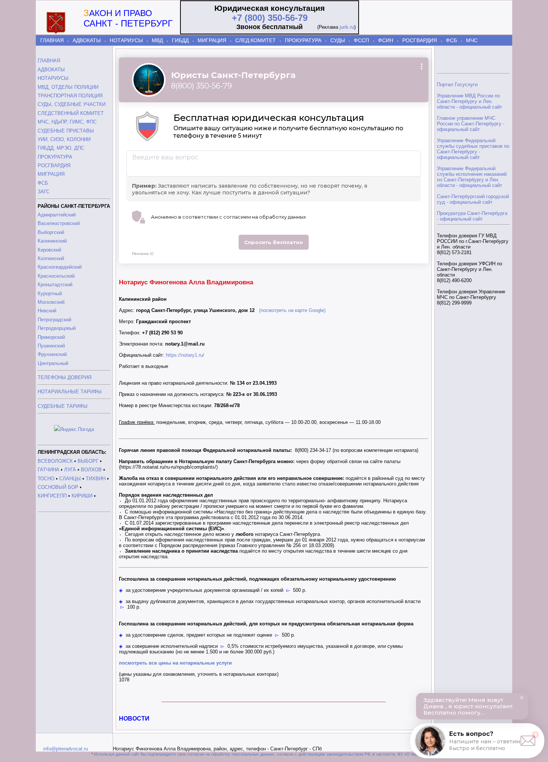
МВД (157, 40)
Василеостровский (59, 223)
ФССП (361, 40)
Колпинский (51, 258)
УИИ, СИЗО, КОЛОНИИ (64, 139)
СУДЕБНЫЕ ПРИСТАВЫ (66, 131)
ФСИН (385, 40)
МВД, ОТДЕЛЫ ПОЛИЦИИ (68, 87)
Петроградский (54, 319)
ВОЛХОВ (91, 469)
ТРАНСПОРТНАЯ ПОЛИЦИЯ (70, 96)
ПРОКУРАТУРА (303, 40)
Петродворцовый (57, 328)
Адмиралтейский (57, 215)
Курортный (50, 293)
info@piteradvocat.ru (65, 749)
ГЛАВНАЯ (52, 40)
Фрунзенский (52, 354)
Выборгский (51, 232)
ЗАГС (44, 191)
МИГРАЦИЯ (212, 40)
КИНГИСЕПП (52, 496)
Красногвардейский (60, 267)
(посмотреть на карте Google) (292, 310)
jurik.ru (347, 27)
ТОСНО (46, 478)
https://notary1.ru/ (185, 355)
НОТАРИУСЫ (126, 40)
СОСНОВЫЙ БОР (58, 487)
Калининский (52, 241)
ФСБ (451, 40)
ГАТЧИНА (48, 469)
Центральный (53, 363)
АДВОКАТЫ (87, 40)
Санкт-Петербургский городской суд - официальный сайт (473, 199)
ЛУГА (70, 469)
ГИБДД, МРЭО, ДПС (61, 148)
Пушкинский (51, 346)
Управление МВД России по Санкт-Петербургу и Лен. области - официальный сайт (469, 101)
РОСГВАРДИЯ (419, 40)
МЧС (472, 40)
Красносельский (56, 276)
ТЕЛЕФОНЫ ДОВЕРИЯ (64, 377)
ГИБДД (180, 40)
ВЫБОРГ (88, 461)
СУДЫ (337, 40)
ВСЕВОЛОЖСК (55, 461)
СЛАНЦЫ (70, 478)
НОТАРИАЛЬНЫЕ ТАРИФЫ (70, 391)
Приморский (51, 337)
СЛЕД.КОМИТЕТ (255, 40)
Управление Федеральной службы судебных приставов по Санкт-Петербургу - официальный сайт (473, 149)
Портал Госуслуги (457, 84)
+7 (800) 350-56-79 (270, 18)
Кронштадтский (55, 284)
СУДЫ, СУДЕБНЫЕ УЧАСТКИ (71, 104)
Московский (51, 302)
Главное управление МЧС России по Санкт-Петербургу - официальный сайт (470, 123)
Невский (47, 310)
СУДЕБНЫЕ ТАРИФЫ (63, 406)
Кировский (49, 250)
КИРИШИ (82, 496)
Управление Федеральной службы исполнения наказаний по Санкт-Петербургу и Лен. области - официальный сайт (472, 177)
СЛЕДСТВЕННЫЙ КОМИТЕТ (71, 113)
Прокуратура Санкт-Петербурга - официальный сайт (472, 216)
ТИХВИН (95, 478)
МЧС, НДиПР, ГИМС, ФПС (67, 122)
